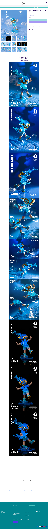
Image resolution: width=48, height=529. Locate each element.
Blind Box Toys (17, 6)
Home (36, 6)
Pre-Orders (28, 6)
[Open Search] (1, 2)
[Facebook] (36, 511)
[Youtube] (37, 511)
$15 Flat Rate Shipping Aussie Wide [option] (13, 7)
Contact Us (2, 518)
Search (2, 511)
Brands (32, 6)
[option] (14, 23)
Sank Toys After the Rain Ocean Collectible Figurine (8, 9)
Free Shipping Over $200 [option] (35, 7)
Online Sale (12, 6)
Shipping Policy (3, 512)
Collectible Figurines (32, 15)
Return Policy (2, 513)
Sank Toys (30, 14)
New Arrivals (23, 6)
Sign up (32, 505)
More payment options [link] (37, 23)
